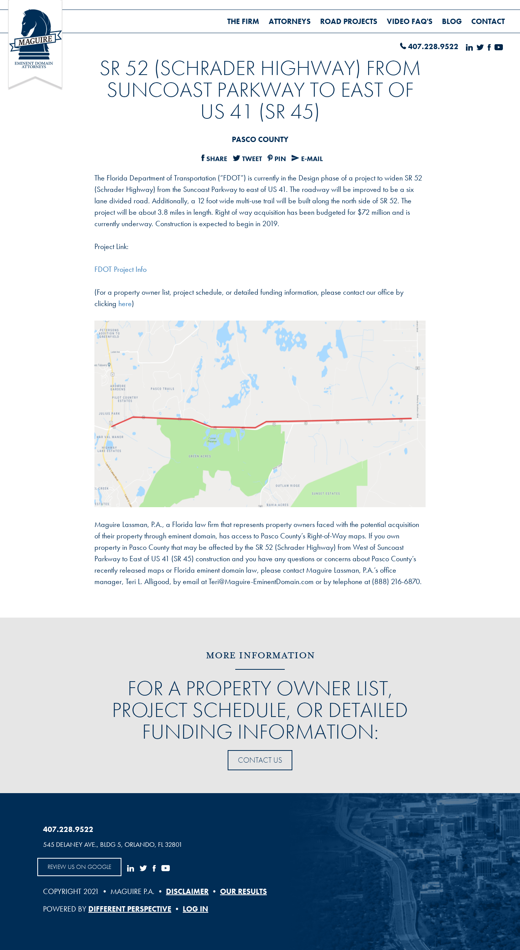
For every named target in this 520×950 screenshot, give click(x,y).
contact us (260, 760)
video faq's (409, 21)
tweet (252, 158)
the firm (243, 21)
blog (452, 21)
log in (195, 909)
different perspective (129, 909)
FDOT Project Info (120, 269)
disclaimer (187, 891)
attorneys (290, 21)
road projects (348, 21)
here (125, 303)
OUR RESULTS (243, 891)
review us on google (79, 867)
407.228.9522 (433, 46)
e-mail (312, 158)
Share (216, 158)
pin (280, 158)
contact (488, 21)
